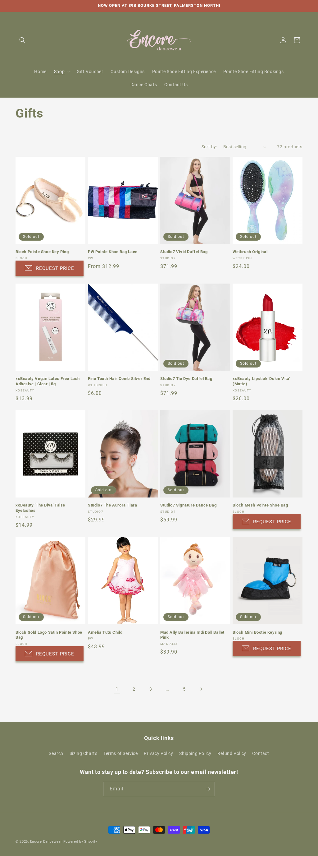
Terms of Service (120, 753)
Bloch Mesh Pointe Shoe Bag (260, 505)
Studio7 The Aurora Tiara (112, 505)
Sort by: (209, 146)
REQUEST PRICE (55, 268)
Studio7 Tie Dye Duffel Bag (186, 378)
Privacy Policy (158, 753)
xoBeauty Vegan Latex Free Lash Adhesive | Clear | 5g (48, 381)
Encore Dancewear (46, 842)
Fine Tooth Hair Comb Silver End (119, 378)
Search (56, 753)
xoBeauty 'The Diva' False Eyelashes (40, 508)
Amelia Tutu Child (105, 632)
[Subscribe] (208, 789)
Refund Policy (231, 753)
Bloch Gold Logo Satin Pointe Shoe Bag (49, 635)
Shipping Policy (195, 753)
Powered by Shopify (80, 842)
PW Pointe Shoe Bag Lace (113, 251)
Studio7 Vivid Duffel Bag (183, 251)
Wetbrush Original (250, 251)
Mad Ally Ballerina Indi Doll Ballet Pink (192, 635)
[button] (22, 40)
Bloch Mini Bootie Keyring (257, 632)
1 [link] (117, 689)
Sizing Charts (84, 753)
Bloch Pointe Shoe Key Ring (42, 251)
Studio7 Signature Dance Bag (188, 505)
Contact (260, 753)
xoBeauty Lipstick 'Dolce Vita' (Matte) (261, 381)
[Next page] (201, 689)
